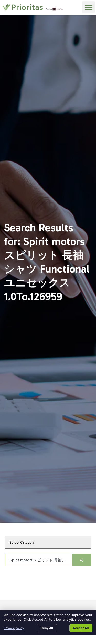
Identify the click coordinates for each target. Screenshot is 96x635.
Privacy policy (14, 628)
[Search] (81, 560)
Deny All (46, 628)
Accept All (81, 628)
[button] (88, 7)
